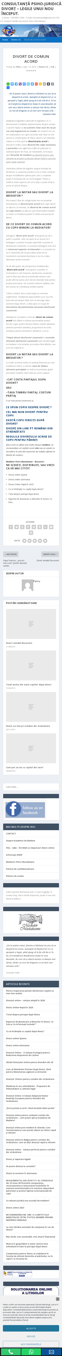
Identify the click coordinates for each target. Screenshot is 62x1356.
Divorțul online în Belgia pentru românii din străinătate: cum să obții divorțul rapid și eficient (31, 1141)
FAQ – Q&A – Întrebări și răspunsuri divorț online (30, 847)
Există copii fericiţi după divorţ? (25, 421)
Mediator (10, 461)
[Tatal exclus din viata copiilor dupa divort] (31, 665)
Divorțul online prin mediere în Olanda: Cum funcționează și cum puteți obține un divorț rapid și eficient (31, 1130)
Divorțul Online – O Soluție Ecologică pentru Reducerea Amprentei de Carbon (28, 1054)
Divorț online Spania (16, 1038)
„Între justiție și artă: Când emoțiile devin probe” (30, 1108)
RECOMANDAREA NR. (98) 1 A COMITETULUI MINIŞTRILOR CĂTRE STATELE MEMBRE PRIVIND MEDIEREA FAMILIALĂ (29, 1217)
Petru (18, 66)
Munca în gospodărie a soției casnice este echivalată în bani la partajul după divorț (27, 1245)
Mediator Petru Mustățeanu (20, 862)
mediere (46, 444)
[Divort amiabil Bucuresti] (31, 624)
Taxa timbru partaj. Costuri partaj (28, 394)
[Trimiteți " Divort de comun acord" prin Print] (31, 533)
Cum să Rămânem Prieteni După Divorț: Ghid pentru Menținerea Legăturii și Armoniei (28, 1070)
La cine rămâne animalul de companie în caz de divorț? (30, 1228)
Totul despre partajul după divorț (23, 1014)
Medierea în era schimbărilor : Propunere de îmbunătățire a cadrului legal (28, 1087)
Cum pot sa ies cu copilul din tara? (25, 767)
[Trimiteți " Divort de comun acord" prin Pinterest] (28, 527)
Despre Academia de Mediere (20, 840)
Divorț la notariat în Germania (21, 1173)
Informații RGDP (14, 854)
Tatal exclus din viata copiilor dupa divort (29, 684)
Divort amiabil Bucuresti (19, 643)
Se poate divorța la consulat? (21, 1166)
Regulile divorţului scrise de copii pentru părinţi (29, 438)
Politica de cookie (15, 876)
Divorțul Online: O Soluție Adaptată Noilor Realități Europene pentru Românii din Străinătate (27, 1098)
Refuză (31, 1336)
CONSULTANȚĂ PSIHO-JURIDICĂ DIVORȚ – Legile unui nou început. (31, 8)
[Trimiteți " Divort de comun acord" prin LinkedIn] (34, 527)
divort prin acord (15, 269)
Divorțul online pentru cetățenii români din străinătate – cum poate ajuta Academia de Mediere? (28, 1118)
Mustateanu (27, 461)
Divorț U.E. (43, 66)
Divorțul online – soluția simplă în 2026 (25, 1000)
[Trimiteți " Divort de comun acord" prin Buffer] (40, 527)
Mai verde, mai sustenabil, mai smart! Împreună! (30, 1236)
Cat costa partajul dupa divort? (26, 381)
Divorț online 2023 (15, 1207)
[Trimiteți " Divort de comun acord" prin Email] (51, 527)
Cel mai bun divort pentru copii (27, 413)
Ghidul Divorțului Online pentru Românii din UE (29, 1062)
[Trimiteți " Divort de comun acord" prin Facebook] (11, 527)
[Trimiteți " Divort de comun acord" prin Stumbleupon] (45, 527)
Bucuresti (39, 461)
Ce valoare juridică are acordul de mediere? (27, 1200)
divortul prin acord (37, 141)
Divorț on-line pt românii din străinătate (29, 430)
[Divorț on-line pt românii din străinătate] (31, 707)
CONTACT (11, 833)
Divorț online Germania (17, 1045)
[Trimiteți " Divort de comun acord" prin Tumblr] (22, 527)
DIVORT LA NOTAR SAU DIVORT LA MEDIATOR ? (29, 193)
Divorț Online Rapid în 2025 (19, 1007)
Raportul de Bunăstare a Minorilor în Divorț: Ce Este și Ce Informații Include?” (29, 1023)
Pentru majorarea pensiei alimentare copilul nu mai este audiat (30, 992)
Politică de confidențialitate (20, 869)
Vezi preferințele (31, 1344)
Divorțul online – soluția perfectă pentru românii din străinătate (30, 1150)
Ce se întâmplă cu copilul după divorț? (25, 1031)
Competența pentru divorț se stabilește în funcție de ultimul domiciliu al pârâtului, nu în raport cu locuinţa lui (29, 1256)
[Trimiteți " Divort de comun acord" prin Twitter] (16, 527)
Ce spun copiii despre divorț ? (29, 407)
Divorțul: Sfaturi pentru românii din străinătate (30, 1079)
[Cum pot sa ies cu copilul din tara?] (31, 748)
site (37, 448)
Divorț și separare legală (18, 1159)
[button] (57, 1299)
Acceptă (31, 1328)
